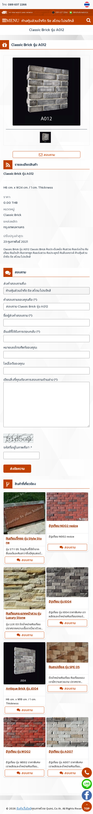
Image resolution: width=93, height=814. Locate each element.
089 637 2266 (17, 4)
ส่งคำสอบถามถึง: (14, 283)
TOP (87, 809)
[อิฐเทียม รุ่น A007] (67, 733)
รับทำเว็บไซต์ (23, 809)
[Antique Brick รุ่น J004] (24, 664)
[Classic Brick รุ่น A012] (87, 4)
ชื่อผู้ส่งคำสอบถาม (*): (18, 315)
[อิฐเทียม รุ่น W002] (24, 733)
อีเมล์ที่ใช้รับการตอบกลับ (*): (21, 331)
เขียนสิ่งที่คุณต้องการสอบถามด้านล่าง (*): (30, 379)
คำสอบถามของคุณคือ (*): (20, 299)
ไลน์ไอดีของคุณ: (14, 363)
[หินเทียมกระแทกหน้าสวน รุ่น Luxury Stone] (24, 588)
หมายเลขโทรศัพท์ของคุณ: (20, 347)
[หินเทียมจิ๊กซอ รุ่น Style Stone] (24, 513)
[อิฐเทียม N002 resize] (67, 507)
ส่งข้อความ (17, 468)
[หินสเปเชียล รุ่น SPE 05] (67, 653)
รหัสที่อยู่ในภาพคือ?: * (17, 447)
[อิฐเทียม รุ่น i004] (67, 582)
